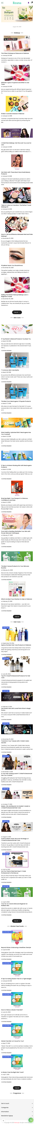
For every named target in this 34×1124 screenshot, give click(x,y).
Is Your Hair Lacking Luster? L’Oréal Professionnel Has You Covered (16, 774)
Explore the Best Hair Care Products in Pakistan (16, 645)
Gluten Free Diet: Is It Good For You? (12, 1041)
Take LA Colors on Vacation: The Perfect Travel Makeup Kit (16, 206)
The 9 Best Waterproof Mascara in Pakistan (15, 53)
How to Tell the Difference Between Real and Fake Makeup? (17, 235)
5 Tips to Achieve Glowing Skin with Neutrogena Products (16, 466)
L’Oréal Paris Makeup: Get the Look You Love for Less (16, 144)
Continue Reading (6, 350)
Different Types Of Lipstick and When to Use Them (15, 83)
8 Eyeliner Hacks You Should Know (12, 265)
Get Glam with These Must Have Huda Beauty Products (15, 173)
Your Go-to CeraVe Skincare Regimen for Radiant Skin (14, 904)
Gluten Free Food (7, 932)
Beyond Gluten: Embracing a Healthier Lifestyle (16, 947)
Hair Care (6, 627)
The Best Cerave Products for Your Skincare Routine (15, 567)
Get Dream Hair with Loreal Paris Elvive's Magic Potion (16, 709)
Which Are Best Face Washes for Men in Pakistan (16, 599)
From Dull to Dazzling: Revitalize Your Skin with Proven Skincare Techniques (15, 532)
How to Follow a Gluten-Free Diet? (12, 1010)
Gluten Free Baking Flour (17, 24)
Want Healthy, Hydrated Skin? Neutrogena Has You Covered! (16, 433)
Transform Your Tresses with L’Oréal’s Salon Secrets (15, 742)
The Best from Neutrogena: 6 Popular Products (16, 401)
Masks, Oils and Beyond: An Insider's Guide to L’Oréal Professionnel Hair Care (15, 807)
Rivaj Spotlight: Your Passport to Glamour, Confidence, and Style (14, 499)
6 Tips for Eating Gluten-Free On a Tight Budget (16, 979)
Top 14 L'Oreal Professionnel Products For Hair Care (15, 676)
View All (16, 312)
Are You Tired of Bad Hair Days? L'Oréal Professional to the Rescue (13, 872)
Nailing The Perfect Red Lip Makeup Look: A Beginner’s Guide (14, 295)
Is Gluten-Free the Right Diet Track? (12, 1072)
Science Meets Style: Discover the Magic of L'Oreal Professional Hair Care (15, 839)
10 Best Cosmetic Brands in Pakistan (12, 114)
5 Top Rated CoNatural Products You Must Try (16, 339)
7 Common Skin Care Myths (10, 370)
